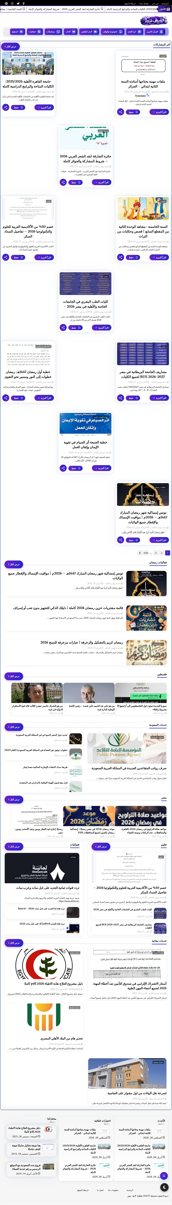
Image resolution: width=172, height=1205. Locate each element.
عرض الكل (11, 46)
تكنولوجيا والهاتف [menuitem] (110, 31)
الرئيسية (165, 3)
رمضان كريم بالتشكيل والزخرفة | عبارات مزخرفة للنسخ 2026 (81, 642)
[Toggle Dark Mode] (164, 1187)
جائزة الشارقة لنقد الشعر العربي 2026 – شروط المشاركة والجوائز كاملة (88, 9)
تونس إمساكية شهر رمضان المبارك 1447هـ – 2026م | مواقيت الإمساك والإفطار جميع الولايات (143, 517)
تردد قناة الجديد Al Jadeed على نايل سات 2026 (42, 923)
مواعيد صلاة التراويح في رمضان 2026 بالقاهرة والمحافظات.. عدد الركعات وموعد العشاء (144, 830)
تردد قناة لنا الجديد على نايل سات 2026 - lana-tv (41, 908)
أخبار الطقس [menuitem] (86, 31)
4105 (145, 552)
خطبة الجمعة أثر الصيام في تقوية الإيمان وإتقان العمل (85, 444)
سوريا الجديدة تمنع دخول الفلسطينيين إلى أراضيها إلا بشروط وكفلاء (142, 707)
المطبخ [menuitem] (15, 31)
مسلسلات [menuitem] (51, 31)
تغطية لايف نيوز (135, 1195)
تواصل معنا (143, 3)
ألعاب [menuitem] (68, 31)
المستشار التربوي (159, 91)
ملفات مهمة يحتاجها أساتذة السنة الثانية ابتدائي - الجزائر (143, 83)
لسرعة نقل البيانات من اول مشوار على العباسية (137, 1093)
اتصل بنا (100, 1190)
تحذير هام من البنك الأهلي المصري (61, 1038)
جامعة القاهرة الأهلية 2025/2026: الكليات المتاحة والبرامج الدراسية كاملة (28, 83)
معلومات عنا (113, 1190)
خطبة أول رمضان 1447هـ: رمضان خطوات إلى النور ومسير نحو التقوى (28, 374)
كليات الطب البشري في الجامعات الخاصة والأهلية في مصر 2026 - (85, 304)
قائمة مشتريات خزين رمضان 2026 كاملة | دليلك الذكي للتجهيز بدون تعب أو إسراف (68, 608)
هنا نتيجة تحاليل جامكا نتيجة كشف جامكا (26, 1147)
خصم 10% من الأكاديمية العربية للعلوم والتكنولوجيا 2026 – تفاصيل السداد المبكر (28, 231)
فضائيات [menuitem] (32, 31)
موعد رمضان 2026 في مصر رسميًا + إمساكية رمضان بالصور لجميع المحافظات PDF (92, 830)
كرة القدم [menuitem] (132, 31)
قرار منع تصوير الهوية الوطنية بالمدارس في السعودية (43, 782)
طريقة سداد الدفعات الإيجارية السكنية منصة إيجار (45, 767)
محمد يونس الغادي (43, 91)
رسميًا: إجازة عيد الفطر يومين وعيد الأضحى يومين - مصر (38, 830)
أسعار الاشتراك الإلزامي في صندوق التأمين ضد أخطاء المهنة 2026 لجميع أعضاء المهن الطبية (129, 986)
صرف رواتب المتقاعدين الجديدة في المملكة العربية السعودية (129, 768)
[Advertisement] (85, 72)
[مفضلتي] (164, 1176)
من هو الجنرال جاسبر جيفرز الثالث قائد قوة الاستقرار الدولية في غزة (37, 707)
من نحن (155, 3)
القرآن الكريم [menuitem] (152, 31)
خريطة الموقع (130, 3)
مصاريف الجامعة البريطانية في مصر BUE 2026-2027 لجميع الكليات (143, 374)
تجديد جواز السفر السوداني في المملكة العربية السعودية (41, 734)
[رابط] (23, 3)
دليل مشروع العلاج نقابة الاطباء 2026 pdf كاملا (53, 983)
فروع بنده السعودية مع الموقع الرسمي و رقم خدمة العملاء (25, 1167)
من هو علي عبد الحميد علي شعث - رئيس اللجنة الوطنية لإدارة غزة (92, 707)
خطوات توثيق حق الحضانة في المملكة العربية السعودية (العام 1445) (36, 750)
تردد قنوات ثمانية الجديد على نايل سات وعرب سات (47, 888)
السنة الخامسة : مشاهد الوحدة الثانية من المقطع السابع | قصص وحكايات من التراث (143, 231)
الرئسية (130, 1190)
